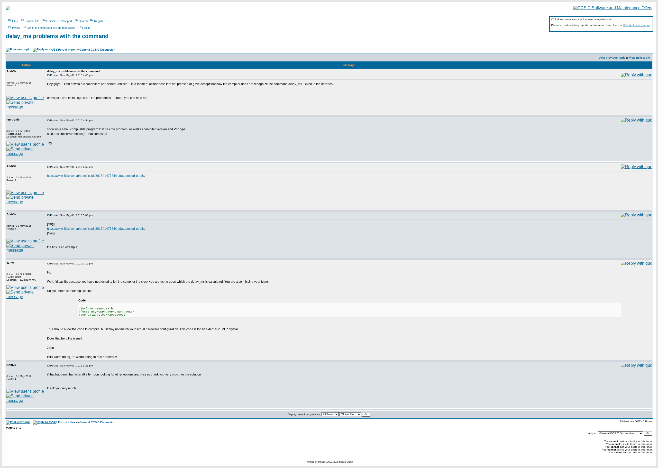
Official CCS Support (59, 21)
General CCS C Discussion (97, 49)
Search (83, 21)
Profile (16, 27)
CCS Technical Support (636, 25)
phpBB (321, 461)
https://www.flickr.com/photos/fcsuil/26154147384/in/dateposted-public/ (96, 176)
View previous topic (612, 57)
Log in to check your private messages (51, 27)
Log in (86, 27)
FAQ (15, 21)
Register (99, 21)
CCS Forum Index (63, 49)
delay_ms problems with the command (57, 36)
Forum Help (32, 21)
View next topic (639, 57)
